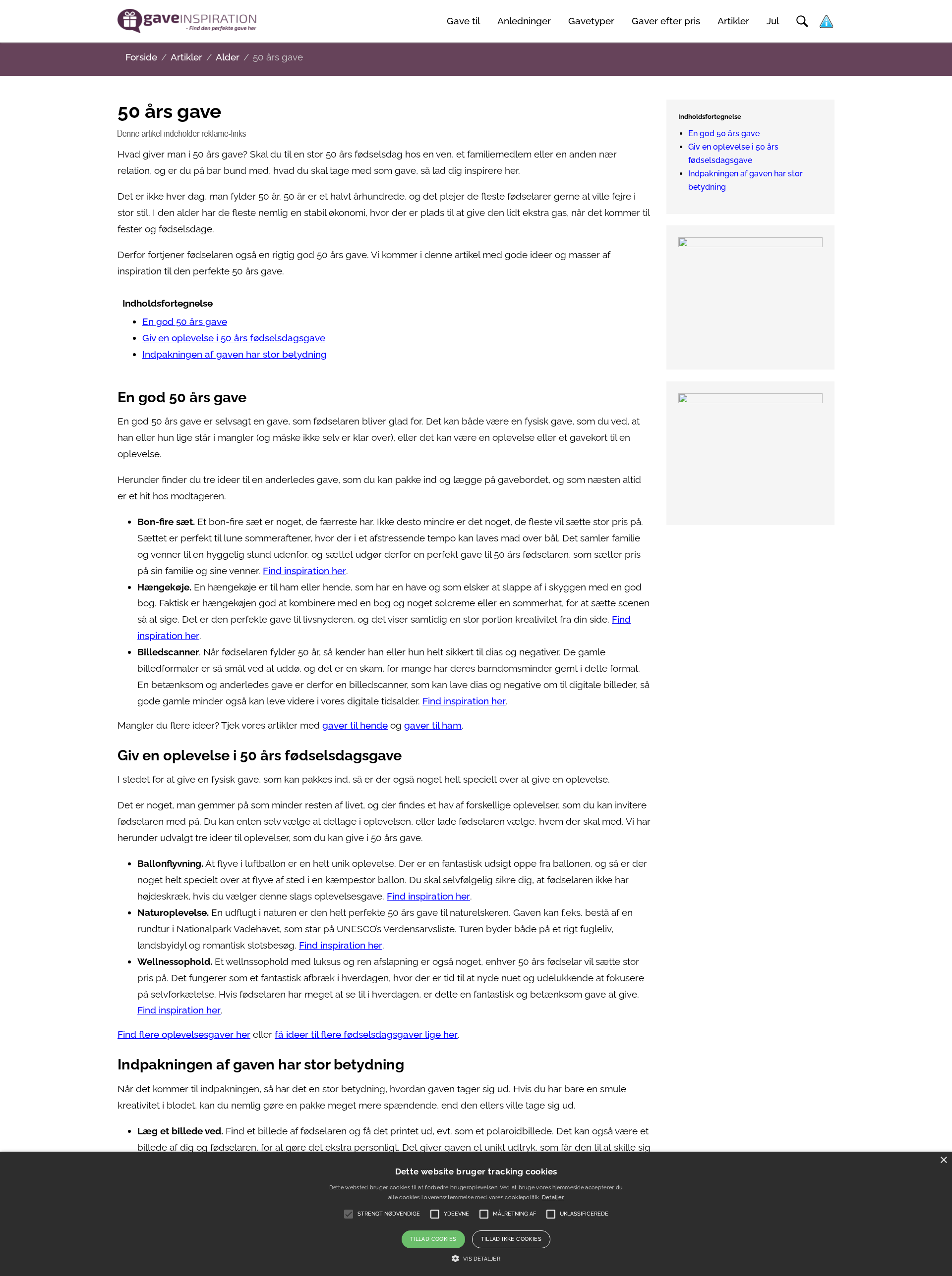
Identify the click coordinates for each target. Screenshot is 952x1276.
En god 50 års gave (184, 321)
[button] (476, 1258)
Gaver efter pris (666, 21)
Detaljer (553, 1197)
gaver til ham (433, 725)
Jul (773, 21)
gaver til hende (355, 725)
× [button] (943, 1160)
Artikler (733, 21)
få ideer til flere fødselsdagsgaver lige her (366, 1034)
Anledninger (524, 21)
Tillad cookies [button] (433, 1239)
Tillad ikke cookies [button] (511, 1239)
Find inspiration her (304, 571)
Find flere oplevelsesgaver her (184, 1034)
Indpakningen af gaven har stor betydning (234, 354)
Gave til (463, 21)
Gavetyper (591, 21)
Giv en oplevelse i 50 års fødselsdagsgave (233, 338)
